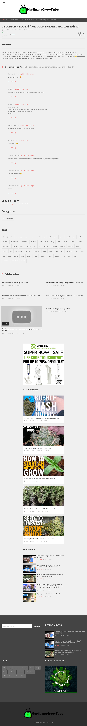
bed (32, 237)
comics (5, 242)
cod (55, 237)
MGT (13, 34)
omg (82, 251)
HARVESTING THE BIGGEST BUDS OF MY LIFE (38, 448)
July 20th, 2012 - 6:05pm (27, 171)
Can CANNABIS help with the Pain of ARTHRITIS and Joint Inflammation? (48, 566)
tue (69, 256)
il (39, 246)
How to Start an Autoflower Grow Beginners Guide (40, 478)
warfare (5, 261)
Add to (79, 35)
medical (20, 672)
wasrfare (15, 261)
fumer (79, 242)
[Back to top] (80, 721)
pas (9, 256)
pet (22, 256)
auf (26, 237)
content (33, 242)
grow (4, 672)
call (50, 237)
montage (36, 251)
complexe (24, 242)
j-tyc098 (46, 246)
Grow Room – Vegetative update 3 (58, 309)
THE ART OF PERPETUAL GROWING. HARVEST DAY (39, 509)
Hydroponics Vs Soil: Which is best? (48, 594)
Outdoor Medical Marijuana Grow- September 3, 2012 (21, 296)
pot (27, 672)
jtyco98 (70, 246)
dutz (59, 242)
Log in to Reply (12, 81)
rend (35, 256)
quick (28, 256)
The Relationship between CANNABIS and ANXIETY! (50, 556)
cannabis (16, 668)
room (32, 672)
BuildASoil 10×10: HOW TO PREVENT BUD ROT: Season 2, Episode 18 (50, 575)
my (57, 251)
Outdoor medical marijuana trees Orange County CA (64, 296)
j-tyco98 (54, 246)
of (76, 251)
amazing (18, 237)
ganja (15, 246)
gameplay (6, 246)
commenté (14, 242)
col (74, 237)
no (62, 251)
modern (27, 251)
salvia (5, 676)
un (75, 256)
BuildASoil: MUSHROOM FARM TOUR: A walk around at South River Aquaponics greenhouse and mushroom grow (50, 585)
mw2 (44, 251)
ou (4, 256)
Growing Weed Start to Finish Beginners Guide (39, 539)
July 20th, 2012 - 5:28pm (27, 74)
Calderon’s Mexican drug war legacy (15, 283)
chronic (24, 668)
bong (9, 668)
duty (52, 242)
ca (44, 237)
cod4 (61, 237)
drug (31, 668)
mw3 (50, 251)
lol (11, 251)
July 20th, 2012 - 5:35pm (22, 89)
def (40, 242)
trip (17, 676)
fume (72, 242)
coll (80, 237)
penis (16, 256)
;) (3, 237)
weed (23, 261)
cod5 (68, 237)
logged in (13, 204)
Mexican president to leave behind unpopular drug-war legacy (22, 329)
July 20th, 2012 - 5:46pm (22, 140)
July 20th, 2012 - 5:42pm (22, 104)
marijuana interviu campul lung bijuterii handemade (64, 283)
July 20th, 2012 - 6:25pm (27, 186)
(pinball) (9, 237)
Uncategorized (14, 20)
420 (4, 668)
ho (35, 246)
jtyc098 (62, 246)
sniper (57, 256)
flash (65, 242)
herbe (29, 246)
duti (46, 242)
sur (64, 256)
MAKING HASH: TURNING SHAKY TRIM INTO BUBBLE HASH (42, 418)
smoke (11, 676)
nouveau (69, 251)
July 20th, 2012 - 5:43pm (27, 125)
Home (6, 20)
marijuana (18, 251)
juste (77, 246)
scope (50, 256)
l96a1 (5, 251)
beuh (38, 237)
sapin (42, 256)
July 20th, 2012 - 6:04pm (27, 155)
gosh (21, 246)
